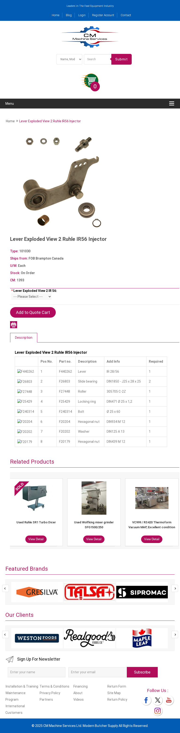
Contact (126, 15)
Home (55, 15)
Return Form (116, 686)
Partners (46, 699)
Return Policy (117, 699)
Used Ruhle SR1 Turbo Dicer (36, 522)
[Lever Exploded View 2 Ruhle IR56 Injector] (62, 182)
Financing (80, 686)
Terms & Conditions (54, 686)
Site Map (113, 693)
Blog (69, 15)
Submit (121, 59)
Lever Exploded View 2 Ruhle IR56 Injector (50, 121)
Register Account (103, 15)
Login (82, 15)
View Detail (36, 539)
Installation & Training (22, 686)
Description (23, 337)
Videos (78, 699)
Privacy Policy (50, 693)
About (77, 693)
